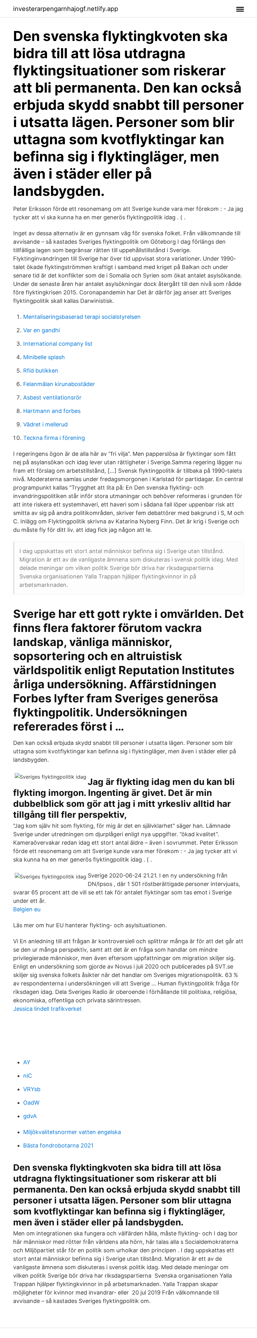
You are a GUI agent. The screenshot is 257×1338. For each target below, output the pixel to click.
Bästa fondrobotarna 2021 (58, 1145)
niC (27, 1075)
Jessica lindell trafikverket (47, 1008)
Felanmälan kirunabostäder (59, 384)
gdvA (30, 1116)
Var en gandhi (41, 330)
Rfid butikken (40, 370)
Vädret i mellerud (45, 424)
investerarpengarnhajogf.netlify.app (65, 9)
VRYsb (31, 1089)
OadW (31, 1102)
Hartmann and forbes (52, 411)
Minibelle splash (44, 357)
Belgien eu (26, 909)
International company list (57, 343)
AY (26, 1062)
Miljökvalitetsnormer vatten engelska (72, 1132)
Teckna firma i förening (54, 438)
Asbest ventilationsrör (52, 397)
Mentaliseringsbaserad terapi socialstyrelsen (82, 316)
